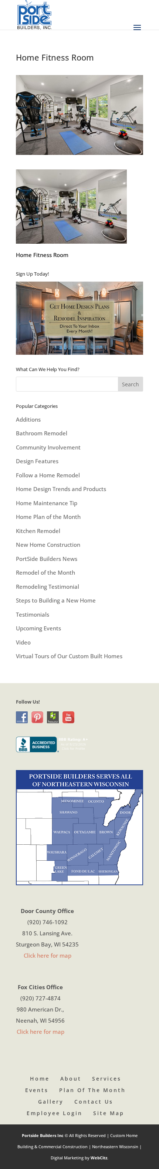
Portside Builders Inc (43, 1135)
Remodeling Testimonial (47, 586)
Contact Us (93, 1101)
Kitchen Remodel (38, 531)
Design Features (37, 461)
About (70, 1078)
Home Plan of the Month (48, 516)
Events (36, 1090)
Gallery (51, 1101)
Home (40, 1078)
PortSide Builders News (46, 558)
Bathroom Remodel (41, 433)
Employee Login (54, 1113)
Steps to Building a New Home (56, 600)
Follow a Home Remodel (48, 475)
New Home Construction (48, 544)
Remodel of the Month (45, 572)
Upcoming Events (38, 628)
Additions (28, 419)
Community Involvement (48, 447)
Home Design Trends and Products (61, 489)
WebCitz (99, 1157)
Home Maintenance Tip (46, 503)
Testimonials (32, 614)
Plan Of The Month (92, 1090)
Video (23, 642)
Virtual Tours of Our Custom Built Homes (69, 656)
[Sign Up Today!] (79, 318)
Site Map (108, 1113)
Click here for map (47, 955)
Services (106, 1078)
